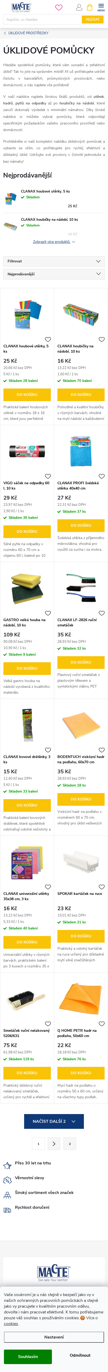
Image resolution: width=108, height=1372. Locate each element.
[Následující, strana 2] (54, 1143)
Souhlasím (28, 1357)
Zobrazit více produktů (52, 242)
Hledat (93, 19)
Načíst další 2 (50, 1121)
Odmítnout (80, 1355)
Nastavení (54, 1337)
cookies (11, 1324)
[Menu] (101, 7)
